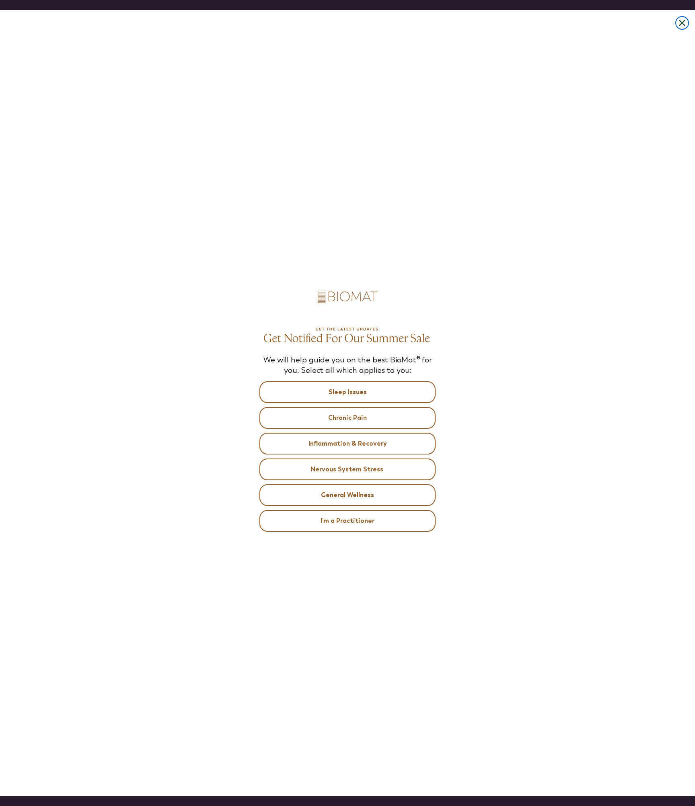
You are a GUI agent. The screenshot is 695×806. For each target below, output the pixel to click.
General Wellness (347, 495)
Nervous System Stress (347, 469)
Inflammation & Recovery (347, 443)
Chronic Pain (347, 417)
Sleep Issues (348, 392)
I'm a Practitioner (347, 520)
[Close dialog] (682, 22)
